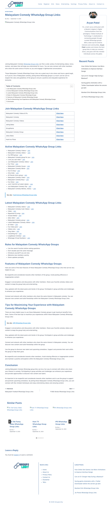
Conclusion (10, 101)
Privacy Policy (82, 4)
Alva (8, 18)
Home (40, 4)
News (58, 4)
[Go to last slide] (9, 422)
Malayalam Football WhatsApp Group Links (19, 390)
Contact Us (100, 4)
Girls (52, 4)
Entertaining (65, 4)
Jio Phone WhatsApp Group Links (92, 97)
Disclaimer (46, 480)
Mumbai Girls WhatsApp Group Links (93, 92)
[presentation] (17, 412)
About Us (92, 4)
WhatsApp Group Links (31, 64)
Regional (46, 4)
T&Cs (44, 482)
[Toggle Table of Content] (71, 86)
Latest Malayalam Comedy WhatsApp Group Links (22, 93)
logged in (17, 455)
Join (28, 150)
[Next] (69, 422)
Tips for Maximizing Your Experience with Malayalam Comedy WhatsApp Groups (31, 99)
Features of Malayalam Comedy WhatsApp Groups (22, 97)
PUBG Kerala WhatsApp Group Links (62, 390)
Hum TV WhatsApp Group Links (39, 424)
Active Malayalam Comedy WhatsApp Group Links (22, 91)
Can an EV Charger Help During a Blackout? (89, 476)
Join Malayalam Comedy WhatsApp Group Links (21, 88)
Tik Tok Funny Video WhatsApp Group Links (16, 424)
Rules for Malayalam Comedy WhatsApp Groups (21, 95)
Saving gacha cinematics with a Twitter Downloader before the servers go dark (94, 85)
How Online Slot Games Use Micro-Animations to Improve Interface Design (93, 68)
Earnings (73, 4)
